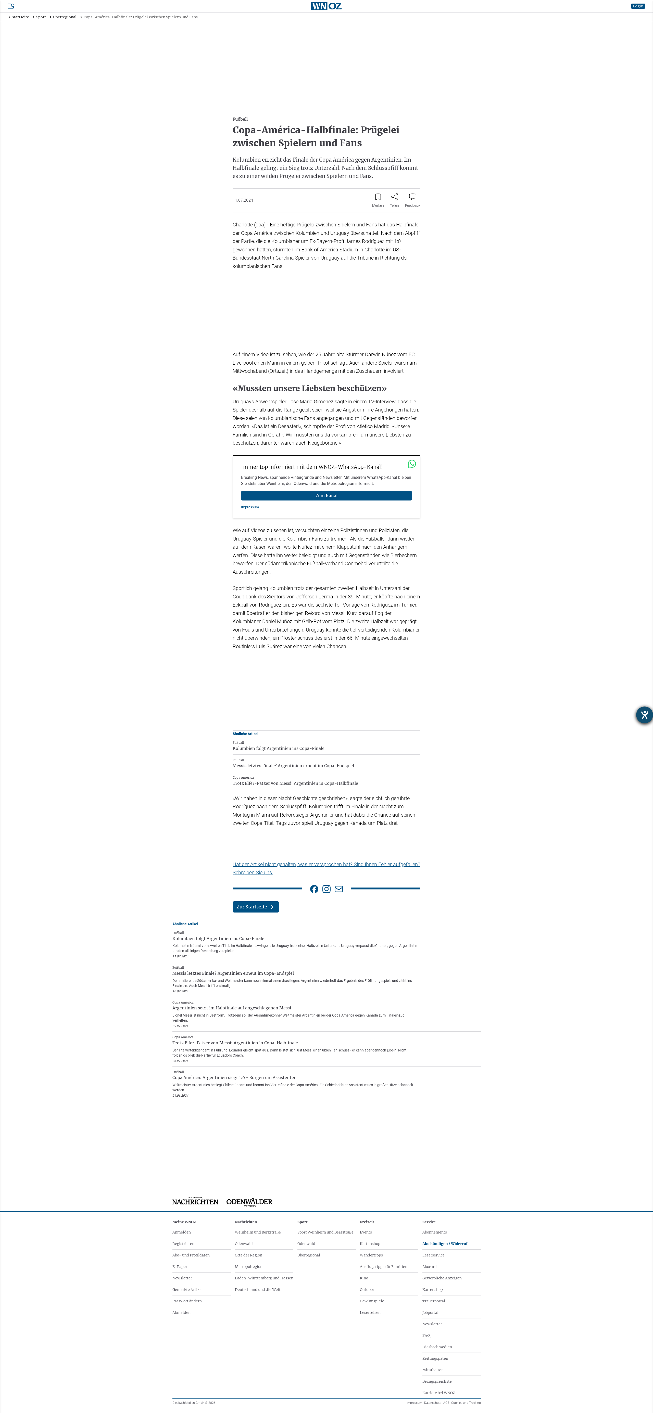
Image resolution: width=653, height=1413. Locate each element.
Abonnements (434, 1232)
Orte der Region (248, 1255)
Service (429, 1222)
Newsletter (182, 1278)
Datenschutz (432, 1403)
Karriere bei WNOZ (438, 1393)
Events (366, 1232)
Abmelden (181, 1312)
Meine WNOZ (184, 1222)
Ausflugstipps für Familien (383, 1266)
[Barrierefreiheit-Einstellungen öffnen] (644, 714)
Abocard (429, 1266)
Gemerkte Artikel (187, 1289)
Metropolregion (248, 1266)
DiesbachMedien (437, 1347)
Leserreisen (370, 1312)
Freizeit (367, 1222)
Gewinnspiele (372, 1301)
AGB (446, 1403)
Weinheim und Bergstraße (258, 1232)
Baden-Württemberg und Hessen (264, 1278)
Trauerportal (433, 1301)
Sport (302, 1222)
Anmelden (181, 1232)
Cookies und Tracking (466, 1403)
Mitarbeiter (432, 1370)
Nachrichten (246, 1222)
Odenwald (244, 1243)
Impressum (250, 507)
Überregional (308, 1255)
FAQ (426, 1335)
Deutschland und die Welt (258, 1289)
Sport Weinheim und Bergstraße (325, 1232)
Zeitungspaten (435, 1358)
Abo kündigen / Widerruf (445, 1243)
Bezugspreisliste (437, 1381)
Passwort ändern (187, 1301)
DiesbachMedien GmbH (194, 1403)
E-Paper (179, 1266)
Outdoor (367, 1289)
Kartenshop (370, 1243)
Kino (364, 1278)
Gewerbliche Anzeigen (442, 1278)
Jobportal (430, 1312)
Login (638, 6)
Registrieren (183, 1243)
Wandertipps (371, 1255)
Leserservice (433, 1255)
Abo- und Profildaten (191, 1255)
